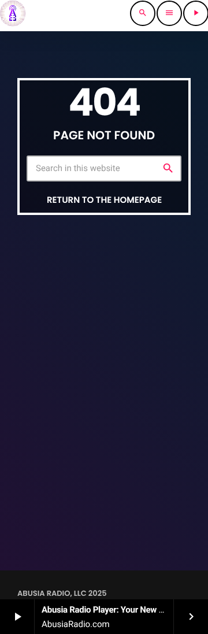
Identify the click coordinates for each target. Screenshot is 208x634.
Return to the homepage (104, 200)
